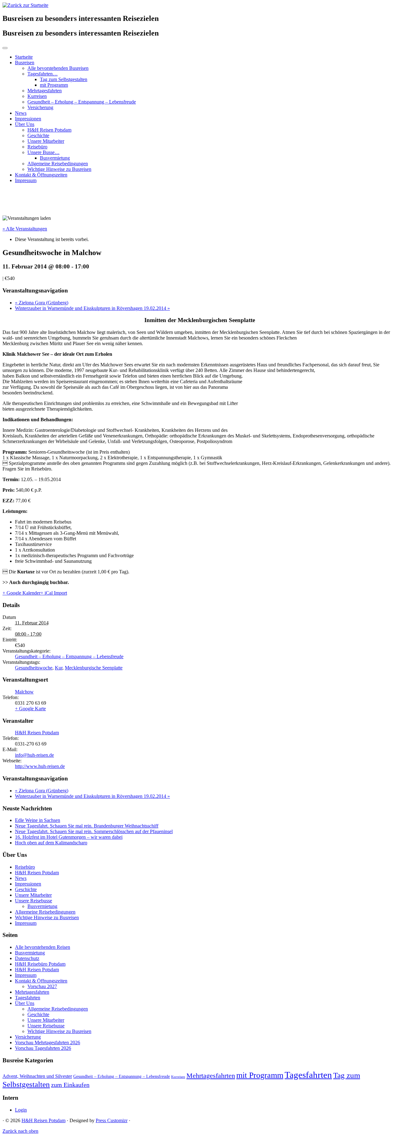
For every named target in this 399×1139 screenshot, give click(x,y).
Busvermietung (55, 158)
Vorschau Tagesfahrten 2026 (43, 1048)
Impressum (25, 180)
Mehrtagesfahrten (44, 90)
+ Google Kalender (21, 593)
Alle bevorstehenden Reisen (42, 947)
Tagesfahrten (27, 997)
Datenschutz (27, 958)
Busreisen (24, 62)
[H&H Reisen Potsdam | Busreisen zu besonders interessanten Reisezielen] (25, 5)
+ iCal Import (54, 593)
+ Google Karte (30, 708)
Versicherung (40, 107)
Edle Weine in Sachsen (37, 820)
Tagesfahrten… (42, 73)
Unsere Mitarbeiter (45, 141)
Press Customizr (111, 1120)
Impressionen (28, 118)
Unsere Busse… (43, 152)
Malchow (24, 691)
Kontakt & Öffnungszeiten (41, 174)
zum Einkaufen (70, 1084)
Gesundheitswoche (33, 667)
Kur (58, 667)
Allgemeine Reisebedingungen (57, 163)
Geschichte (38, 135)
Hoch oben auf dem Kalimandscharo (51, 842)
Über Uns (24, 124)
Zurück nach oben (20, 1131)
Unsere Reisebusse (33, 900)
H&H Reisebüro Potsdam (40, 964)
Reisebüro (37, 146)
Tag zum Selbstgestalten (63, 79)
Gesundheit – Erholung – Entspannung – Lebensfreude (81, 101)
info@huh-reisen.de (34, 755)
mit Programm (54, 85)
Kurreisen (37, 96)
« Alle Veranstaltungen (24, 228)
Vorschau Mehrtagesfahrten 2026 (47, 1042)
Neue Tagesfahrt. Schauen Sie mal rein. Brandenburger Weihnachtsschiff (86, 825)
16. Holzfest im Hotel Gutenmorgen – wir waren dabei (69, 837)
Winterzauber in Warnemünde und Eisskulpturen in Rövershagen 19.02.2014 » (92, 308)
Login (21, 1109)
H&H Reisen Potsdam (49, 130)
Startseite (24, 57)
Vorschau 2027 (42, 986)
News (20, 113)
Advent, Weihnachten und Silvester (37, 1076)
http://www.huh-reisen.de (40, 766)
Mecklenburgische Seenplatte (94, 667)
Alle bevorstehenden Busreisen (58, 68)
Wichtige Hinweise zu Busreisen (59, 169)
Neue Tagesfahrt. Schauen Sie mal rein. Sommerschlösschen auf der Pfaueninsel (94, 831)
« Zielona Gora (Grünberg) (41, 302)
